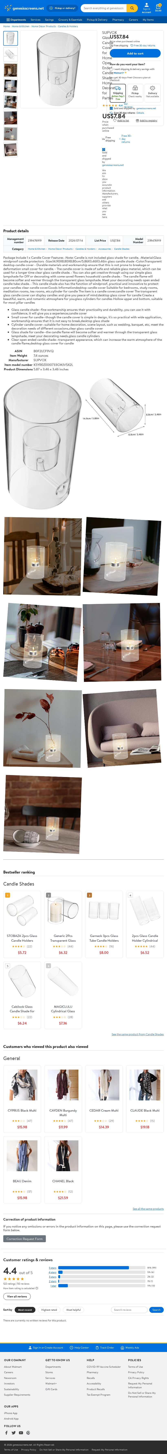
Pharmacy (118, 19)
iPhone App (10, 1413)
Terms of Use (135, 1367)
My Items (148, 19)
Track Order (107, 1348)
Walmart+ (51, 1383)
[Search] (132, 8)
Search (156, 1310)
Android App (11, 1418)
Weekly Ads (132, 1348)
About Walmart (13, 1367)
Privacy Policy (136, 1372)
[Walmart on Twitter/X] (13, 1433)
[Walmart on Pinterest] (28, 1433)
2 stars (52, 1281)
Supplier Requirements (17, 1394)
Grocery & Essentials (70, 19)
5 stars (52, 1267)
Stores (49, 1372)
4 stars (52, 1272)
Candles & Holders (68, 26)
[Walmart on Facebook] (6, 1433)
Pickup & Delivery (97, 19)
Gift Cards (51, 1389)
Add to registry (148, 120)
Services (35, 19)
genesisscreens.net (113, 165)
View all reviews (17, 1296)
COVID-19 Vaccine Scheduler (104, 1367)
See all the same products (148, 1209)
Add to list (123, 120)
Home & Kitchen (20, 26)
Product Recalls (96, 1389)
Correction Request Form (25, 1238)
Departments (18, 19)
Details (140, 112)
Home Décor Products (44, 26)
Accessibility (94, 1383)
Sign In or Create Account (48, 1348)
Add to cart (135, 53)
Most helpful (73, 1310)
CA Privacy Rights (138, 1378)
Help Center (82, 1348)
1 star (53, 1285)
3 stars (52, 1276)
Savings (49, 19)
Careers (133, 19)
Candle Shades (121, 249)
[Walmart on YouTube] (21, 1433)
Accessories (104, 249)
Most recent (25, 1310)
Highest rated (49, 1310)
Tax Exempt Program (98, 1394)
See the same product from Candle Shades (138, 1034)
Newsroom (10, 1378)
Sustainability (11, 1389)
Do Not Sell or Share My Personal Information (142, 1394)
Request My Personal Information (140, 1385)
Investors (9, 1383)
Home (6, 26)
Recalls (91, 1378)
